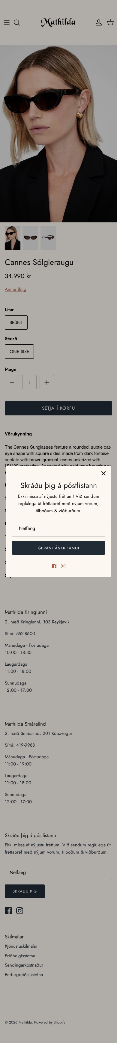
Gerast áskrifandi (58, 548)
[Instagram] (63, 566)
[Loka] (103, 473)
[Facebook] (54, 566)
